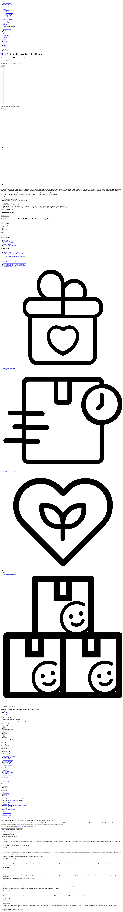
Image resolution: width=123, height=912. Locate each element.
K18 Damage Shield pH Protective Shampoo (13, 264)
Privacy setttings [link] (7, 808)
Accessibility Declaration (9, 806)
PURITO (5, 54)
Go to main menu (7, 1)
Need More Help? (7, 763)
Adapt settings (19, 829)
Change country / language (17, 798)
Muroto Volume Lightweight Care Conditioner (13, 255)
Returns (8, 11)
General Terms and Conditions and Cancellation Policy (15, 805)
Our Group (5, 786)
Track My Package (7, 773)
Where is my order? (10, 10)
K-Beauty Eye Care (7, 241)
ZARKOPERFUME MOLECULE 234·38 (13, 253)
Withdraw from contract (6, 815)
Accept (2, 829)
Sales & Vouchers (7, 762)
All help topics (9, 16)
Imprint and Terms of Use (9, 802)
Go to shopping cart (7, 4)
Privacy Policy (6, 804)
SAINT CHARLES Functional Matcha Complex (14, 266)
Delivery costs (9, 13)
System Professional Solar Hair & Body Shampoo (14, 263)
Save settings (4, 909)
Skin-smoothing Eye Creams (9, 245)
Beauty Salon (6, 781)
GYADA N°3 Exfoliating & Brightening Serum (14, 256)
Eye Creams (6, 240)
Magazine (5, 780)
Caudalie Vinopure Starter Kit (10, 261)
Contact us (8, 15)
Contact (5, 787)
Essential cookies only (10, 829)
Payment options (10, 14)
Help (4, 9)
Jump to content (7, 3)
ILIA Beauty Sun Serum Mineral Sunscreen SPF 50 (15, 265)
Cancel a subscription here (9, 809)
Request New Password (8, 772)
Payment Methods (7, 758)
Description (4, 187)
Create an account (7, 29)
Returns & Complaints (8, 761)
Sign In (5, 770)
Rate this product (4, 215)
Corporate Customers (8, 765)
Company (5, 811)
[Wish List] (4, 31)
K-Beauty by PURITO (8, 242)
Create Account (6, 771)
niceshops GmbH (11, 800)
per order (11, 6)
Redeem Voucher (7, 775)
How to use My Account (9, 756)
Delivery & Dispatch (8, 760)
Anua (4, 251)
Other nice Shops (7, 813)
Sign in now (6, 24)
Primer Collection (7, 244)
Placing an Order (7, 757)
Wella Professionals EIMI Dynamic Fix (12, 252)
